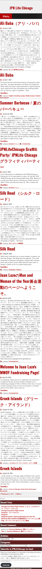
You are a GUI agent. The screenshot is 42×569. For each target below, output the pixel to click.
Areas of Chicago (14, 489)
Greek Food (24, 489)
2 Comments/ (25, 144)
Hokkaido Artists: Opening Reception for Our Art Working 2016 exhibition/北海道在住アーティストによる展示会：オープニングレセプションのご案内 (20, 518)
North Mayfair (4, 97)
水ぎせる (21, 69)
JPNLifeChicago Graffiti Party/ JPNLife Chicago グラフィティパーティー (20, 158)
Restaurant (3, 491)
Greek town (32, 489)
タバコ (11, 69)
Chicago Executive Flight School (12, 510)
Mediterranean (30, 96)
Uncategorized (13, 361)
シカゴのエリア (13, 463)
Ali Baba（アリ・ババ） (20, 23)
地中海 (16, 69)
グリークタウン (23, 463)
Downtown (12, 270)
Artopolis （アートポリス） (10, 512)
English (11, 96)
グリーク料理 (33, 463)
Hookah (38, 96)
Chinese (18, 270)
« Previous (4, 494)
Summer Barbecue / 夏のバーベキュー (22, 529)
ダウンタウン (13, 243)
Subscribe (6, 565)
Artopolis (4, 514)
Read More (4, 93)
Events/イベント (14, 144)
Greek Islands (11, 468)
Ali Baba (6, 75)
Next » (19, 494)
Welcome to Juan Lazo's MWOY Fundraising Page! (19, 369)
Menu (6, 16)
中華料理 (20, 243)
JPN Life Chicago (21, 7)
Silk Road (7, 249)
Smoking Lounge (19, 96)
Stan (2, 531)
